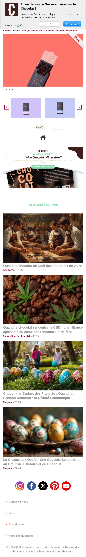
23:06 (16, 402)
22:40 (16, 468)
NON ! (49, 24)
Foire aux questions (20, 535)
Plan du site (16, 524)
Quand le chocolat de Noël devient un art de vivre (42, 266)
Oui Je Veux (72, 24)
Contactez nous (18, 501)
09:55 (34, 336)
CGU (11, 513)
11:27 (19, 270)
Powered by (11, 25)
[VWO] (21, 25)
